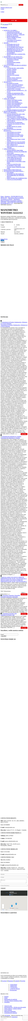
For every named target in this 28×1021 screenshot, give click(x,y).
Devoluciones (13, 990)
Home (2, 196)
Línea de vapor (8, 1006)
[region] (14, 189)
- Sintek (6, 998)
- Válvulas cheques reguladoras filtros (13, 1000)
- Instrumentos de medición (10, 999)
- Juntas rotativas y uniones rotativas (12, 1008)
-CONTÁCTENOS (15, 988)
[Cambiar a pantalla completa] (2, 1018)
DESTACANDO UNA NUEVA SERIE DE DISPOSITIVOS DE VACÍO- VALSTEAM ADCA (14, 580)
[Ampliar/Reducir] (1, 1018)
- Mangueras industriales (10, 1011)
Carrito (2, 9)
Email (2, 634)
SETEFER (7, 1015)
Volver (2, 242)
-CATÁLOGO (13, 987)
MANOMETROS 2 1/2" (7, 203)
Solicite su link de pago (6, 7)
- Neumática (7, 1002)
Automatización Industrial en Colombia (10, 438)
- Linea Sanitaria (8, 1010)
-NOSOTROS (13, 984)
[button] (12, 20)
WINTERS (3, 202)
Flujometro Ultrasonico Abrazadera (9, 596)
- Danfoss (6, 996)
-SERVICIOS (13, 986)
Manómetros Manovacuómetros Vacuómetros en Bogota (12, 198)
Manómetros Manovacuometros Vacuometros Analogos (11, 200)
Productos (4, 27)
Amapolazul (14, 1017)
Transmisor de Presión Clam (7, 615)
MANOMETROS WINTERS (14, 202)
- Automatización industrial (10, 1012)
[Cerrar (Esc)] (6, 1018)
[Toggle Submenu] (8, 43)
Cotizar (2, 11)
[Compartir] (4, 1018)
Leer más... (24, 434)
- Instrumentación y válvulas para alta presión (15, 1007)
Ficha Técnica (4, 239)
